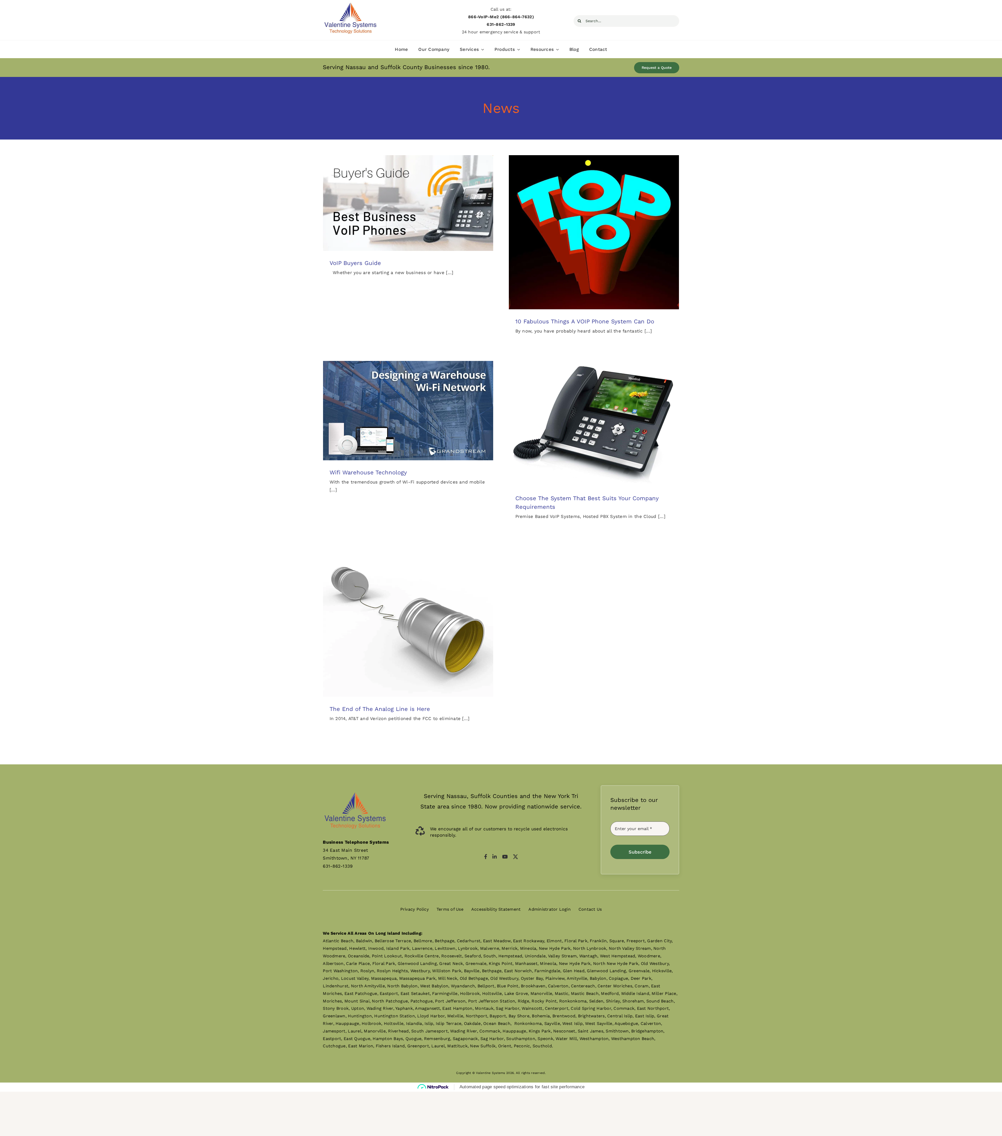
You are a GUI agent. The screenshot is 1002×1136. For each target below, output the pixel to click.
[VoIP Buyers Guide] (408, 203)
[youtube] (505, 856)
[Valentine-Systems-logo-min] (350, 3)
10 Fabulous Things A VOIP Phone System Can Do (584, 321)
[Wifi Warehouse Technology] (408, 410)
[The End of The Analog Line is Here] (408, 622)
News (396, 208)
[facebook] (485, 856)
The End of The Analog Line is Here (380, 709)
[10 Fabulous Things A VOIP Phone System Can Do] (594, 232)
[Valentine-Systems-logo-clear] (355, 787)
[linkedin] (494, 856)
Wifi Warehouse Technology (368, 472)
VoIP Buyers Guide (355, 263)
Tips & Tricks (414, 208)
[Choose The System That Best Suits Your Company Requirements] (594, 423)
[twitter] (515, 856)
